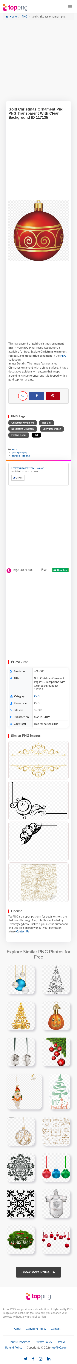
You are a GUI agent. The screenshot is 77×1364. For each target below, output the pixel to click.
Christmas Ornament (22, 422)
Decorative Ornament (22, 429)
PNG (24, 16)
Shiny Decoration (52, 429)
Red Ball (46, 422)
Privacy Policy (43, 1342)
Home (13, 16)
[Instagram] (40, 1359)
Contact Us (22, 931)
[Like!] (22, 396)
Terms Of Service (19, 1342)
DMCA (61, 1342)
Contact (55, 1328)
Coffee (18, 478)
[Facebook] (36, 396)
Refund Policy (13, 1347)
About (17, 1328)
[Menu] (70, 7)
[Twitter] (25, 1359)
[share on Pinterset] (53, 396)
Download (62, 570)
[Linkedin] (48, 1359)
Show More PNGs (35, 1272)
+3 (36, 435)
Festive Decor (18, 435)
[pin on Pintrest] (29, 970)
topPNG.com (59, 1347)
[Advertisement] (38, 62)
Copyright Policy (36, 1328)
